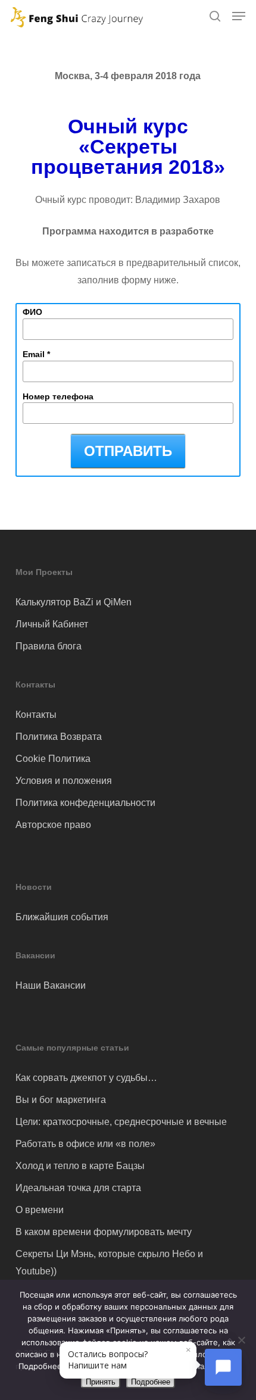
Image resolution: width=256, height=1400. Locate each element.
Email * (36, 354)
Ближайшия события (61, 917)
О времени (39, 1210)
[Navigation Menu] (238, 16)
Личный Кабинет (51, 624)
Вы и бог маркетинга (60, 1100)
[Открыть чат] (223, 1367)
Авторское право (53, 825)
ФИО (32, 312)
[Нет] (241, 1340)
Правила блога (48, 646)
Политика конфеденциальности (85, 803)
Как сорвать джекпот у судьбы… (86, 1078)
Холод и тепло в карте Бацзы (80, 1166)
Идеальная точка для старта (78, 1188)
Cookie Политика (52, 759)
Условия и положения (63, 781)
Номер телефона (58, 396)
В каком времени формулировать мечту (103, 1232)
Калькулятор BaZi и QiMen (73, 602)
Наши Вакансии (50, 985)
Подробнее (150, 1381)
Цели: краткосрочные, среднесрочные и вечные (121, 1122)
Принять (100, 1381)
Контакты (36, 715)
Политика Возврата (58, 737)
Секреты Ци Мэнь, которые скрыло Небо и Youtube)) (109, 1262)
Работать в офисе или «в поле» (85, 1144)
